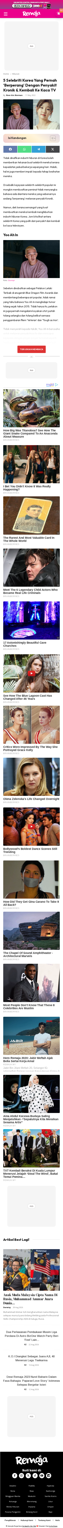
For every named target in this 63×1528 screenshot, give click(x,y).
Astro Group (53, 1526)
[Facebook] (14, 1475)
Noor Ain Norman (14, 95)
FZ (25, 1344)
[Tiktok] (35, 1475)
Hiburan (15, 73)
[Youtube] (41, 1475)
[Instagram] (21, 1475)
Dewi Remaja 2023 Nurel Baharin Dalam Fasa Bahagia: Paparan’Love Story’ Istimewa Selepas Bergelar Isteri (31, 1380)
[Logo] (31, 13)
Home (6, 73)
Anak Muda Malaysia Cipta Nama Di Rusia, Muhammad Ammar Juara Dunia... (30, 1299)
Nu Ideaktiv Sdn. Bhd (29, 1526)
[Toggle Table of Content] (51, 138)
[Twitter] (28, 1475)
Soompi (11, 280)
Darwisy (7, 1307)
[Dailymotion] (48, 1475)
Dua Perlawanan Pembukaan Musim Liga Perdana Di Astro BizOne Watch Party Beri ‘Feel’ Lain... (31, 1335)
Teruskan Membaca (31, 349)
